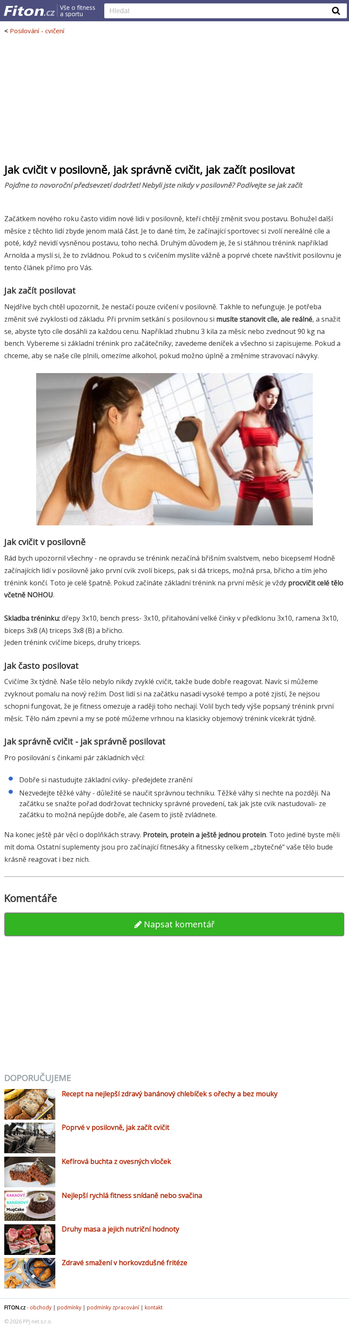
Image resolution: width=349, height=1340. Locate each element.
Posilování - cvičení (37, 30)
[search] (219, 11)
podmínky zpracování (113, 1307)
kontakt (154, 1307)
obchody (40, 1307)
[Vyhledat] (336, 10)
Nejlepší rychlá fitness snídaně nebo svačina (132, 1195)
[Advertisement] (174, 98)
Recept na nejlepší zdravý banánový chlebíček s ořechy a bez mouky (169, 1093)
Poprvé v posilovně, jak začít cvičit (115, 1127)
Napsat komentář (178, 924)
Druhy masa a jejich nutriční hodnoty (120, 1229)
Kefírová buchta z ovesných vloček (116, 1161)
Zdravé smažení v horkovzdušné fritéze (124, 1262)
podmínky (69, 1307)
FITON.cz (15, 1307)
